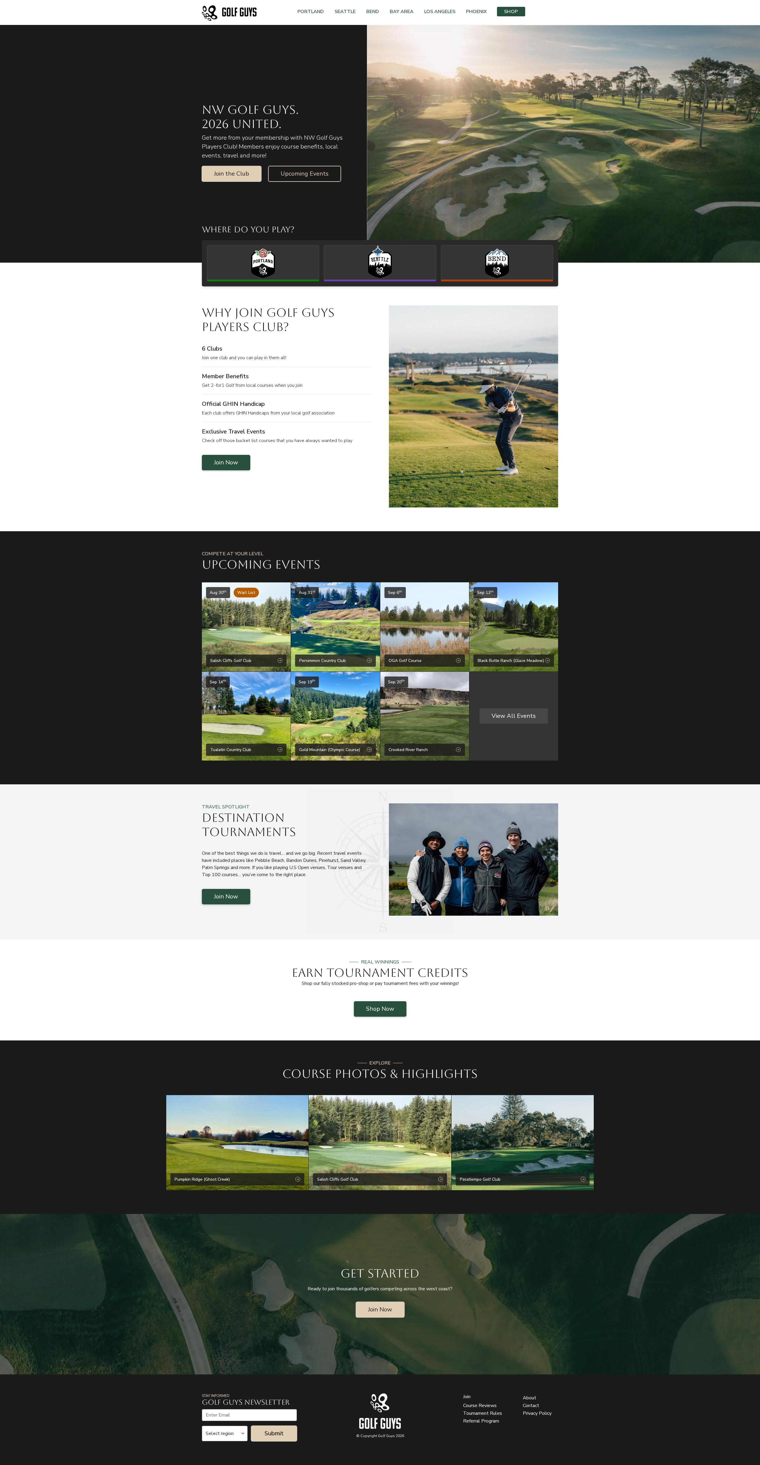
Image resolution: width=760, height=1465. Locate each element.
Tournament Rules (482, 1413)
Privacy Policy (537, 1413)
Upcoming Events (305, 174)
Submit (274, 1433)
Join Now (226, 462)
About (529, 1398)
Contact (531, 1405)
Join (467, 1396)
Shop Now (380, 1009)
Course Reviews (480, 1405)
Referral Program (481, 1421)
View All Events (514, 716)
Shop (511, 11)
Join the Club (231, 174)
